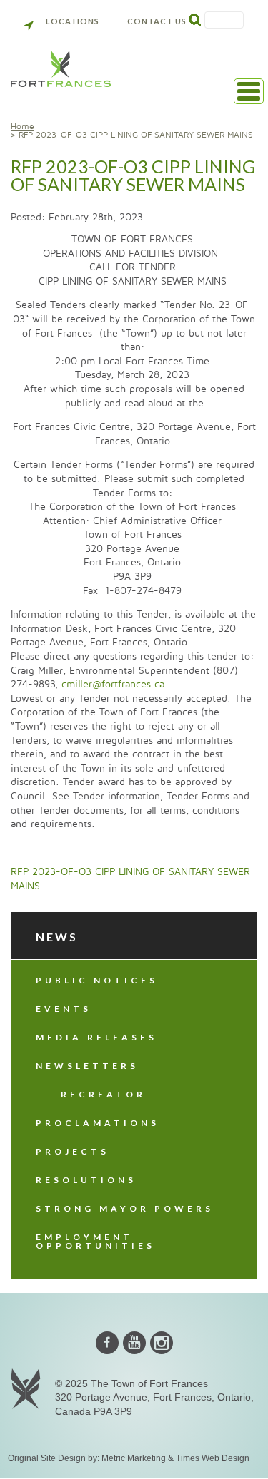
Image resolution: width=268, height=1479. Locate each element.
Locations (72, 21)
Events (63, 1008)
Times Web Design (212, 1458)
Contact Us (157, 21)
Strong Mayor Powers (125, 1208)
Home (22, 126)
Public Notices (97, 980)
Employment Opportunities (95, 1241)
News (57, 936)
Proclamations (97, 1122)
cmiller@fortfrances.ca (112, 684)
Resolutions (86, 1179)
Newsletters (87, 1065)
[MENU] (249, 91)
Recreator (103, 1094)
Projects (72, 1151)
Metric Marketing (133, 1458)
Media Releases (96, 1037)
